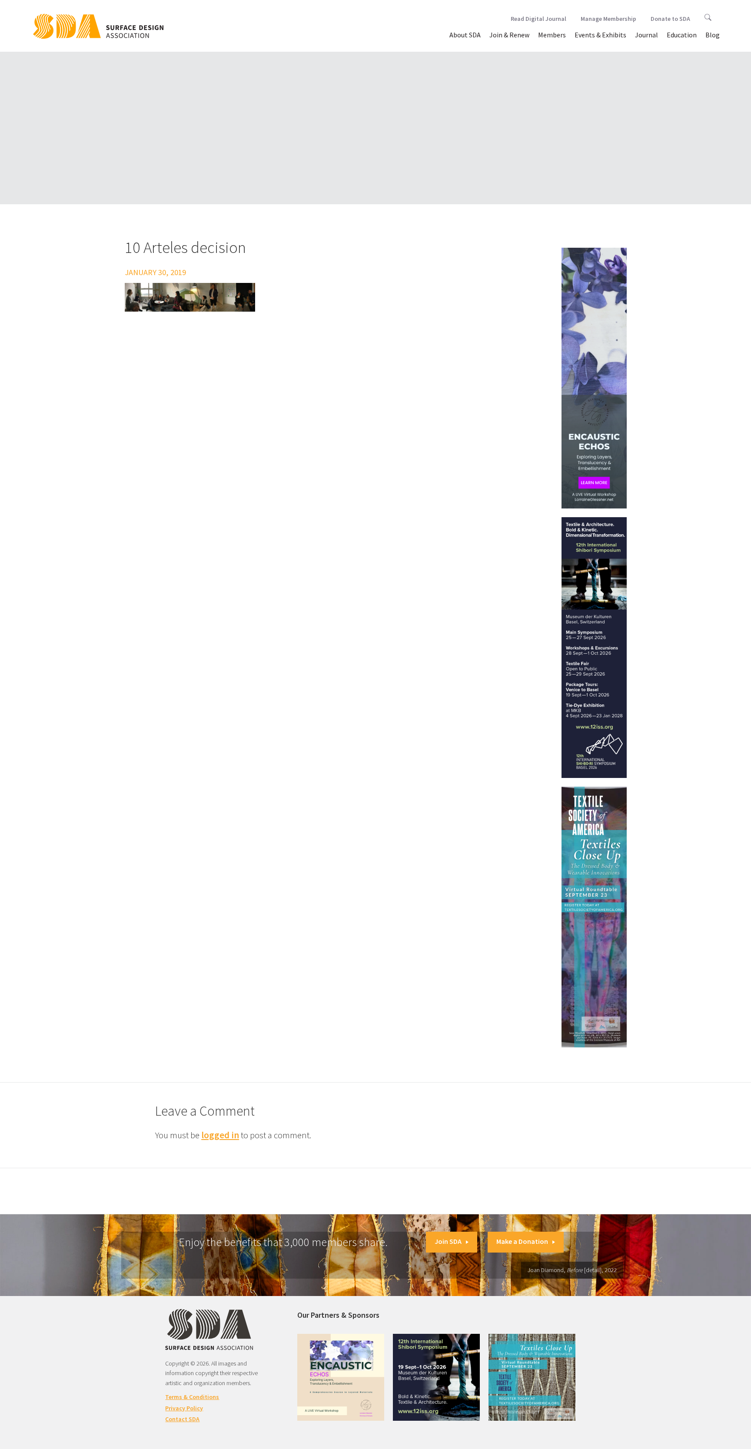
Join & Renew (509, 34)
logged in (220, 1135)
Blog (712, 34)
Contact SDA (182, 1419)
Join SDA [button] (448, 1241)
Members (552, 34)
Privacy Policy (184, 1408)
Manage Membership (608, 19)
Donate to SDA (670, 19)
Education (682, 34)
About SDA (465, 34)
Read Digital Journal (538, 19)
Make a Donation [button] (522, 1241)
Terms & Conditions (192, 1397)
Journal (646, 34)
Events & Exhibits (600, 34)
